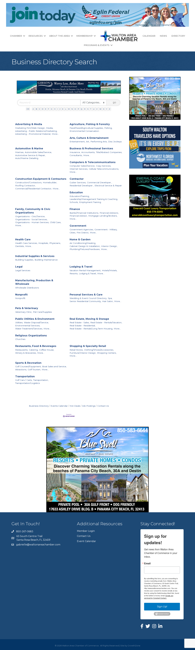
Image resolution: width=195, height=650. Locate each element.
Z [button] (109, 109)
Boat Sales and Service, (54, 366)
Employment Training (90, 202)
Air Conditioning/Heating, (83, 243)
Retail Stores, (76, 350)
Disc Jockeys (115, 141)
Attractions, (21, 369)
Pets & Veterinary (26, 308)
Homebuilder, (50, 182)
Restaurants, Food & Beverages (35, 346)
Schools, (74, 202)
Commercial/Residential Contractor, (33, 188)
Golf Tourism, (34, 369)
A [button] (33, 109)
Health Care (23, 239)
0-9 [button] (28, 109)
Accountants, (88, 152)
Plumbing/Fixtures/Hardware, (85, 249)
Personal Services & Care (86, 294)
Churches (20, 339)
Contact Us (103, 406)
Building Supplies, (24, 260)
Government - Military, (105, 229)
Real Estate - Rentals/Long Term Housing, (91, 328)
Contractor (77, 178)
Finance (75, 209)
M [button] (69, 109)
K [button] (62, 109)
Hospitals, (43, 243)
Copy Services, (103, 166)
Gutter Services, (78, 182)
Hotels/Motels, (109, 270)
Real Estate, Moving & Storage (89, 318)
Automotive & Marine (29, 148)
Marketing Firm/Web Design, (30, 128)
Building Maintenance (46, 260)
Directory (178, 36)
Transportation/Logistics (27, 383)
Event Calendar (86, 541)
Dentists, (19, 246)
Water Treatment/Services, (29, 328)
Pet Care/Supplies (42, 312)
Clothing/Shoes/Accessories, (99, 350)
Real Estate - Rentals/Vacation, (106, 322)
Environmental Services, (27, 325)
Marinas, (19, 152)
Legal (19, 266)
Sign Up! (162, 606)
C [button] (39, 109)
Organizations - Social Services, (31, 219)
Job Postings (88, 406)
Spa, (110, 298)
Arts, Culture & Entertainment (89, 138)
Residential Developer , (82, 185)
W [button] (100, 109)
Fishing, (108, 128)
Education (76, 192)
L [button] (65, 109)
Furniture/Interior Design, (83, 353)
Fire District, (83, 232)
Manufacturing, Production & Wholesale (34, 282)
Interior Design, (109, 246)
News (163, 36)
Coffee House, (46, 350)
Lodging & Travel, (87, 273)
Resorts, (74, 273)
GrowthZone (134, 645)
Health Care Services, (26, 243)
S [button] (87, 109)
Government (78, 225)
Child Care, (55, 222)
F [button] (48, 109)
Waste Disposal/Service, (36, 322)
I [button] (57, 109)
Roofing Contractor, (25, 185)
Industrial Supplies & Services (34, 256)
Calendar (149, 36)
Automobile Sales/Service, (38, 152)
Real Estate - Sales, (79, 322)
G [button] (51, 109)
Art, (88, 141)
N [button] (72, 109)
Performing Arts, (98, 141)
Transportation (25, 376)
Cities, (73, 232)
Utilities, (19, 322)
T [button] (90, 109)
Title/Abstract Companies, (109, 152)
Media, (49, 128)
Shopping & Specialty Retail (88, 346)
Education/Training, (79, 196)
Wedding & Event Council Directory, (88, 298)
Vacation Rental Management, (85, 270)
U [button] (93, 109)
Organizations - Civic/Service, (30, 216)
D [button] (42, 109)
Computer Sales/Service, (82, 166)
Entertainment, (77, 141)
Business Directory (39, 406)
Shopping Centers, (106, 353)
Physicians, (55, 243)
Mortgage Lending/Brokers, (102, 216)
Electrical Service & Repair (108, 185)
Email (147, 563)
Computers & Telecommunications (92, 162)
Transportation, (40, 380)
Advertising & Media (28, 124)
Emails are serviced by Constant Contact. (158, 596)
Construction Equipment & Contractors (40, 178)
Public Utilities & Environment (34, 318)
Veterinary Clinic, (23, 312)
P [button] (78, 109)
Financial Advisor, (78, 216)
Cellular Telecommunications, (104, 169)
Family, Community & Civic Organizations (32, 211)
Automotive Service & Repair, (30, 155)
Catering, (33, 350)
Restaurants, (21, 350)
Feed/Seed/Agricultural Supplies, (86, 128)
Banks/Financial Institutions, (84, 213)
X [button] (103, 109)
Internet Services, (79, 169)
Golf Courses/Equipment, (28, 366)
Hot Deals (75, 406)
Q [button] (81, 109)
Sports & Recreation (28, 362)
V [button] (97, 109)
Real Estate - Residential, (82, 325)
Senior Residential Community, (85, 301)
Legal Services (22, 270)
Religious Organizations (31, 335)
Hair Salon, (107, 301)
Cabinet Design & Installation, (85, 246)
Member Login (86, 531)
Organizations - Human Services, (32, 222)
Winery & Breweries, (25, 353)
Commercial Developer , (99, 182)
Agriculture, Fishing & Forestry (90, 124)
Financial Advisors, (109, 213)
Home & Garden (80, 239)
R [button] (84, 109)
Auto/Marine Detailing (26, 158)
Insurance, (75, 152)
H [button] (54, 109)
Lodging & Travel (81, 266)
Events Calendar (59, 406)
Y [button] (106, 109)
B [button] (36, 109)
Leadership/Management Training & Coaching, (94, 199)
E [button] (45, 109)
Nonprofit (21, 294)
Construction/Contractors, (28, 182)
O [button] (75, 109)
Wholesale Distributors (27, 287)
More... (55, 134)
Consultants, (76, 155)
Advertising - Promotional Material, (33, 134)
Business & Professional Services (91, 148)
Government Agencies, (82, 229)
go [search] (114, 102)
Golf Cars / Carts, (23, 380)
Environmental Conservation (84, 131)
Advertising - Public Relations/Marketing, (36, 131)
